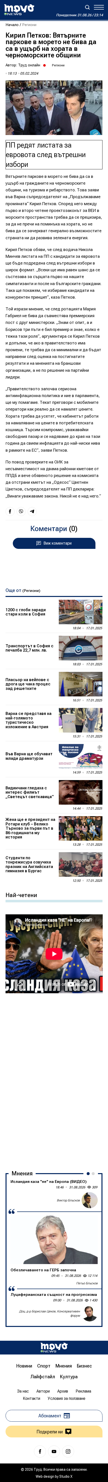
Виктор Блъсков (68, 1200)
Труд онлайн (29, 65)
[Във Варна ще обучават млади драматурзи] (80, 756)
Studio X (65, 1476)
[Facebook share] (10, 511)
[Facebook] (40, 1451)
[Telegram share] (32, 511)
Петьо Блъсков (87, 1283)
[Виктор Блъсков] (90, 1200)
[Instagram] (68, 1451)
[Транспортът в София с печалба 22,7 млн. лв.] (80, 648)
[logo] (19, 9)
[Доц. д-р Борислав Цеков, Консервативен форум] (90, 1313)
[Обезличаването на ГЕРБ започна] (54, 1239)
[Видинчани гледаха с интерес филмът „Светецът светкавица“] (80, 792)
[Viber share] (21, 511)
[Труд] (54, 1347)
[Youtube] (54, 1451)
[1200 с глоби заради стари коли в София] (80, 612)
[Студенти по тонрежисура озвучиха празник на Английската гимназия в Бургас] (80, 864)
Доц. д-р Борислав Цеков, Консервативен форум (49, 1313)
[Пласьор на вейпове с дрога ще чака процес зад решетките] (80, 684)
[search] (87, 7)
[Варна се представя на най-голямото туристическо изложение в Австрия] (80, 720)
